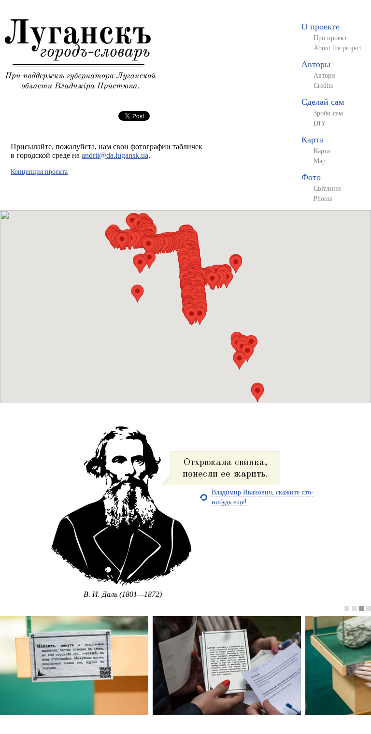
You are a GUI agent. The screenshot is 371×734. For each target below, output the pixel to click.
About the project (337, 48)
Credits (323, 85)
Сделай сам (322, 102)
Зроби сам (328, 113)
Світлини (327, 188)
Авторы (315, 64)
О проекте (320, 26)
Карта (312, 139)
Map (320, 161)
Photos (323, 198)
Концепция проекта (39, 171)
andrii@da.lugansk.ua (115, 155)
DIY (320, 123)
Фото (311, 177)
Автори (324, 75)
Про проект (330, 38)
